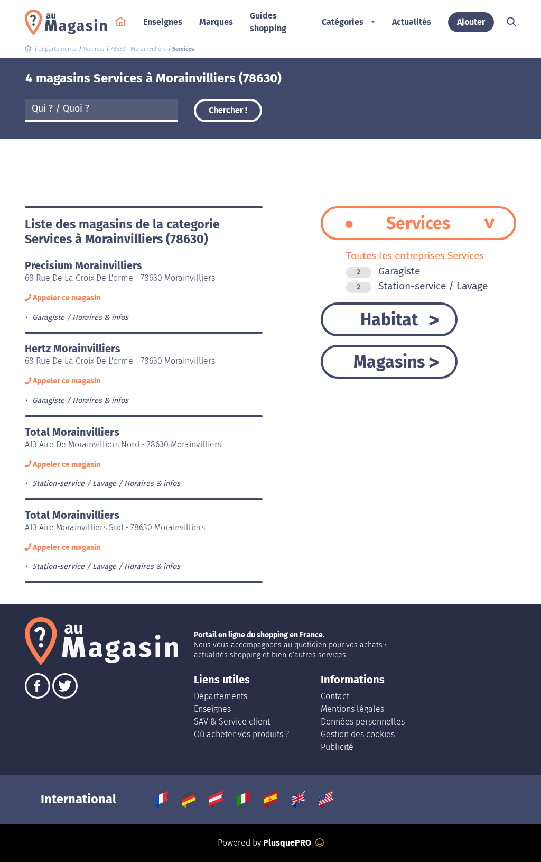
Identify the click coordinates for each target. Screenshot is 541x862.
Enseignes (212, 709)
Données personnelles (363, 722)
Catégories (342, 22)
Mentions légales (352, 709)
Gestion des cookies (358, 734)
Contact (335, 696)
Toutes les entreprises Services (415, 256)
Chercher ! (228, 110)
